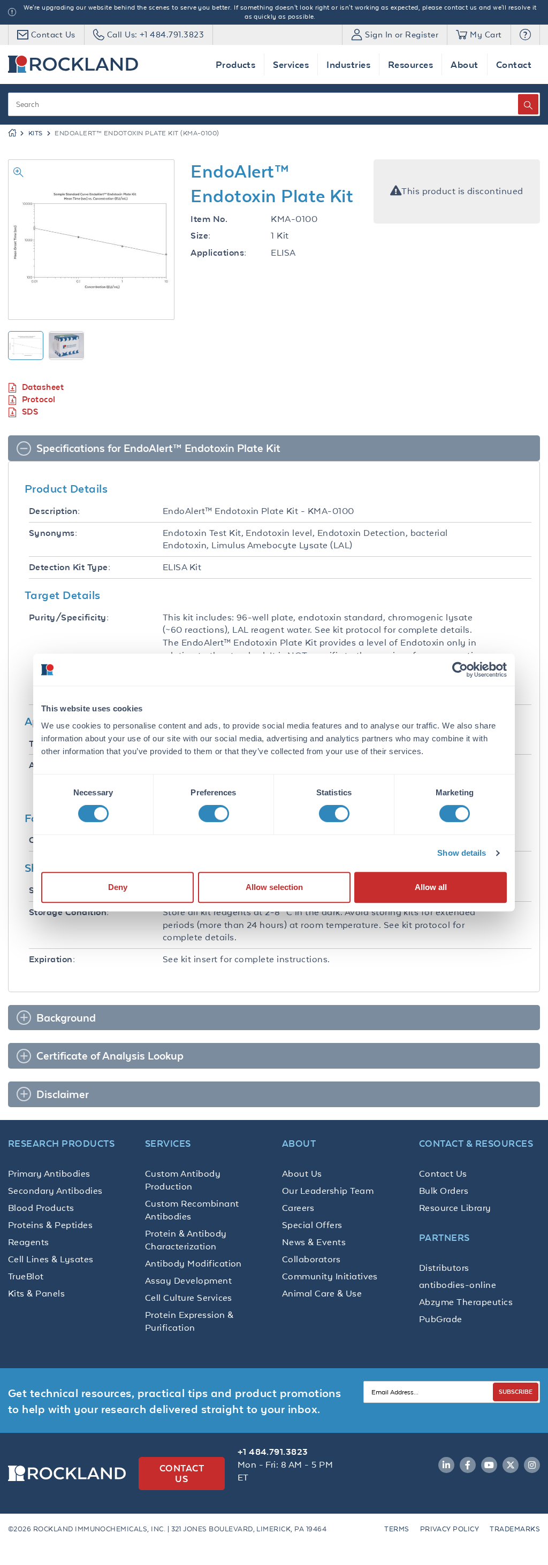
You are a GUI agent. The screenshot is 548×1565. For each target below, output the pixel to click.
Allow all (431, 887)
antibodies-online (457, 1284)
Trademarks (515, 1529)
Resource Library (455, 1207)
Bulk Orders (443, 1190)
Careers (298, 1207)
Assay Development (188, 1280)
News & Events (314, 1242)
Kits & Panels (36, 1293)
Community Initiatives (330, 1276)
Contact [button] (513, 64)
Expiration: (52, 959)
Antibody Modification (193, 1263)
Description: (54, 511)
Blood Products (41, 1207)
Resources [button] (410, 64)
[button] (525, 35)
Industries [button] (348, 64)
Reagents (28, 1242)
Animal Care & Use (322, 1293)
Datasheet (43, 387)
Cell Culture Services (188, 1297)
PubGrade (440, 1319)
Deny (117, 887)
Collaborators (311, 1259)
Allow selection (274, 887)
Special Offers (312, 1224)
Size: (200, 236)
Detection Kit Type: (69, 567)
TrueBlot (26, 1276)
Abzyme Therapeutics (466, 1302)
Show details (461, 852)
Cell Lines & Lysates (51, 1259)
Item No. (209, 219)
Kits (35, 133)
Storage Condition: (69, 912)
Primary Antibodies (49, 1173)
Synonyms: (53, 533)
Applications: (218, 253)
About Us (302, 1173)
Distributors (444, 1267)
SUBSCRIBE (515, 1391)
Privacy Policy (450, 1529)
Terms (396, 1529)
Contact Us (443, 1173)
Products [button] (236, 64)
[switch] (214, 813)
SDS (30, 411)
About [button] (464, 64)
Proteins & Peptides (50, 1224)
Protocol (39, 399)
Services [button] (291, 64)
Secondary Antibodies (55, 1190)
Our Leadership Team (328, 1190)
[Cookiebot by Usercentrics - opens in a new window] (460, 670)
